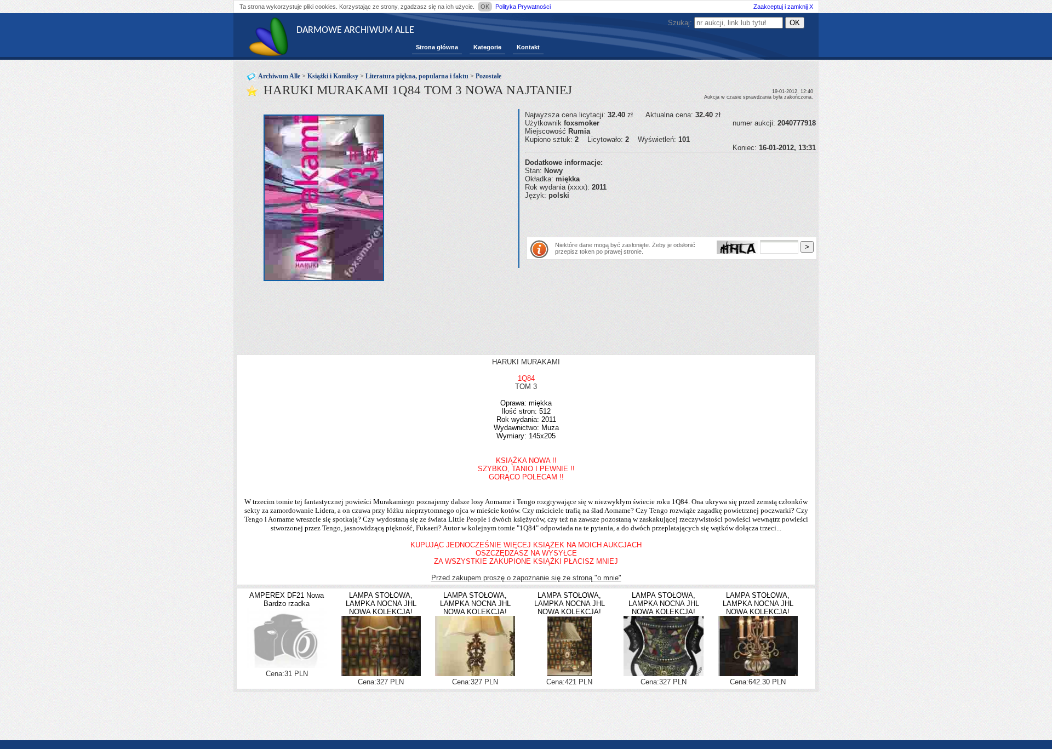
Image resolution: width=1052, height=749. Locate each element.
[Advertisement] (653, 215)
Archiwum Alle (279, 76)
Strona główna (437, 47)
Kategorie (487, 47)
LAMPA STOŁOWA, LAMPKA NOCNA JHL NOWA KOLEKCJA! (381, 603)
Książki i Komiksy (332, 76)
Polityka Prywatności (523, 6)
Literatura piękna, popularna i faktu (416, 76)
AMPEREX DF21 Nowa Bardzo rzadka (286, 599)
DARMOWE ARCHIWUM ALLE (355, 30)
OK (485, 6)
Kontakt (528, 47)
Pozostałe (488, 76)
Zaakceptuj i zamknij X (783, 6)
